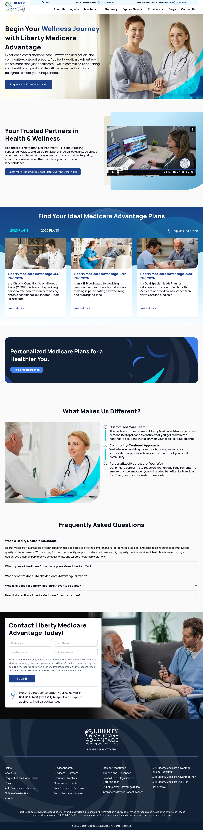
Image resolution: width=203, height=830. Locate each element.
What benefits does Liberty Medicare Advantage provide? (46, 576)
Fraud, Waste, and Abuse (68, 793)
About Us (59, 9)
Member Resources (114, 768)
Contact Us (188, 9)
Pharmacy (112, 9)
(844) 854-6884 (178, 2)
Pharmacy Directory (65, 778)
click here (166, 815)
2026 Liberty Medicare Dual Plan (170, 782)
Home (8, 768)
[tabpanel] (101, 278)
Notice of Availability (16, 793)
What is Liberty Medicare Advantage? (31, 541)
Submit (21, 678)
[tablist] (101, 230)
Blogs (172, 9)
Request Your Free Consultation (28, 84)
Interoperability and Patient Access (123, 792)
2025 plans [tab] (50, 230)
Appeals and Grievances (117, 773)
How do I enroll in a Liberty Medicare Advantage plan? (42, 595)
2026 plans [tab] (19, 230)
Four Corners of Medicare (69, 788)
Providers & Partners (66, 773)
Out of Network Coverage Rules (121, 787)
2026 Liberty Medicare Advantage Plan (174, 776)
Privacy (9, 783)
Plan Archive (159, 787)
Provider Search (63, 768)
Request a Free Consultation (21, 778)
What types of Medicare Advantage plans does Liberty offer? (48, 566)
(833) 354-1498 (106, 2)
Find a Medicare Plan (27, 369)
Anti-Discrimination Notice (20, 788)
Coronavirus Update (66, 783)
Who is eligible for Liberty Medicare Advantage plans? (43, 586)
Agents (74, 9)
